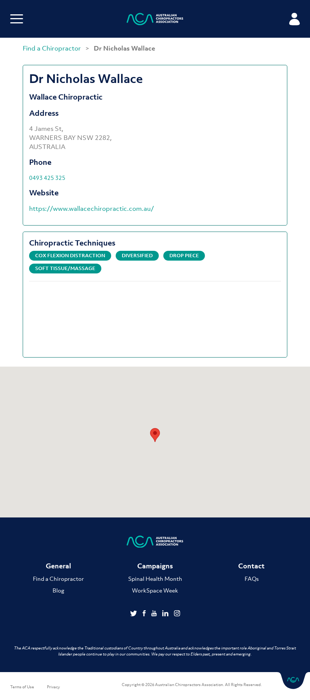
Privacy (53, 687)
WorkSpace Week (155, 590)
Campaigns (155, 566)
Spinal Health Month (155, 578)
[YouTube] (154, 614)
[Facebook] (145, 614)
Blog (58, 590)
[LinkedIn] (166, 614)
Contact (251, 566)
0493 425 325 (47, 177)
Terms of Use (22, 687)
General (58, 566)
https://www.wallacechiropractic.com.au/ (91, 208)
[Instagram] (177, 614)
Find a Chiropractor (52, 48)
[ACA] (155, 20)
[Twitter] (134, 614)
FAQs (252, 578)
